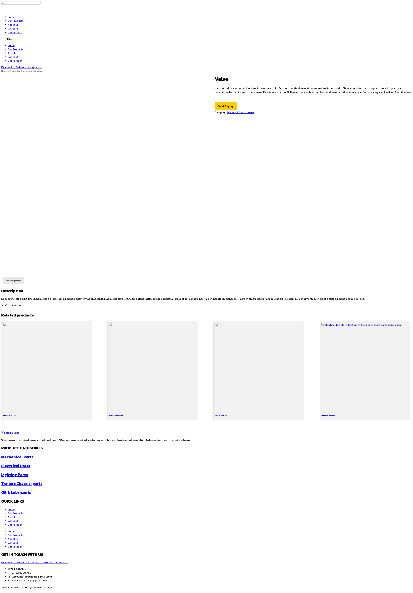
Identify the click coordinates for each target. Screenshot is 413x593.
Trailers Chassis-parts (21, 483)
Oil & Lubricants (16, 492)
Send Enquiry (226, 106)
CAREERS (13, 28)
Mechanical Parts (17, 457)
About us (13, 25)
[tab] (13, 280)
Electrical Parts (15, 466)
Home (4, 71)
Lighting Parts (14, 474)
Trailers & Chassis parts (22, 71)
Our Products (15, 21)
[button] (206, 39)
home (11, 17)
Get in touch (15, 32)
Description (13, 280)
